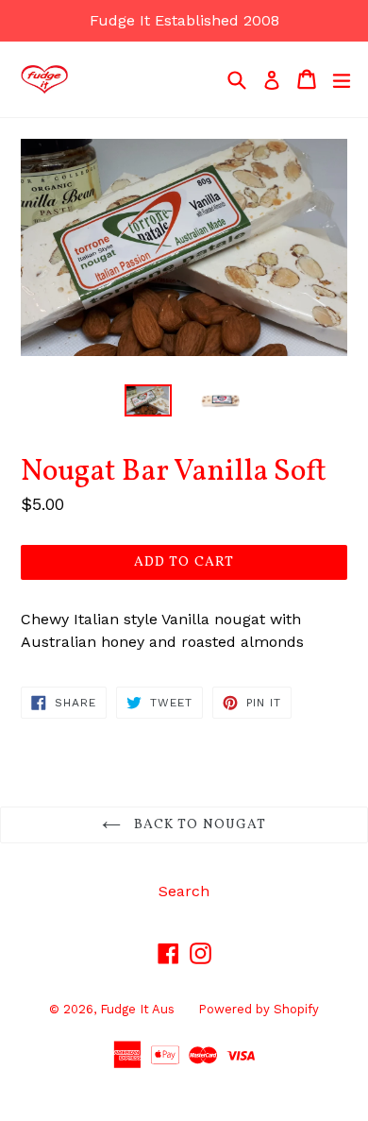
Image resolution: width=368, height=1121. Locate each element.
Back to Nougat (198, 825)
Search (184, 891)
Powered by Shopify (258, 1009)
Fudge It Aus (137, 1009)
